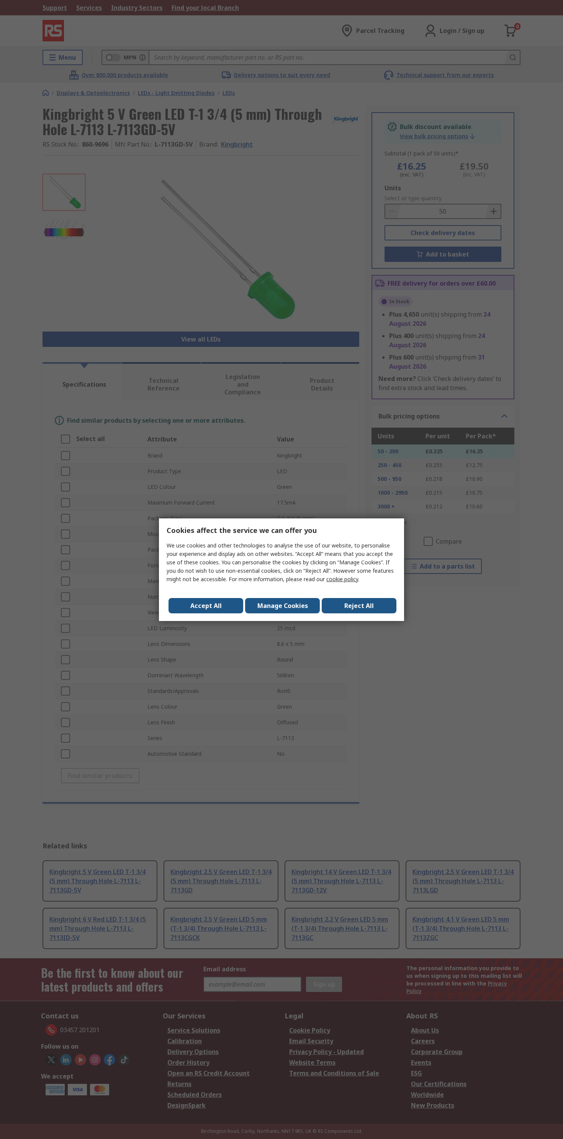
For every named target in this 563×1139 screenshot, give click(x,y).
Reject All (359, 605)
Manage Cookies (282, 605)
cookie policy (342, 579)
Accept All (206, 605)
